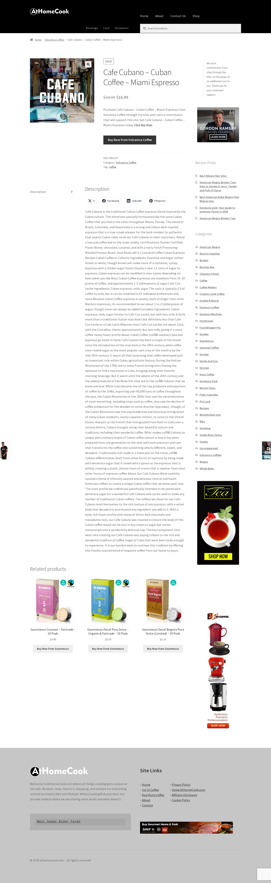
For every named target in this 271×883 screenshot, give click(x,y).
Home (144, 16)
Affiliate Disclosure (184, 795)
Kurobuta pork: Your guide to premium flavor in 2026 (217, 210)
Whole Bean (207, 468)
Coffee (203, 280)
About (159, 16)
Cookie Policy (181, 800)
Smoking (205, 428)
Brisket (204, 260)
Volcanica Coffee (54, 39)
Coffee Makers (208, 287)
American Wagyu (210, 247)
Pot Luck (205, 401)
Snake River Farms (211, 435)
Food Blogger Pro (210, 327)
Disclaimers (122, 28)
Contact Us (178, 16)
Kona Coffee (207, 374)
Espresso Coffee (209, 307)
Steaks (204, 441)
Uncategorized (209, 448)
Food (106, 28)
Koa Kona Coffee (153, 795)
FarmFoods (206, 321)
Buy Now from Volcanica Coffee (130, 140)
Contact (147, 805)
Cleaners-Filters (209, 274)
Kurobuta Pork (208, 381)
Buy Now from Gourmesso (53, 648)
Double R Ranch (209, 300)
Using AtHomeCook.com (188, 790)
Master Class (207, 388)
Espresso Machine (211, 314)
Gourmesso (207, 341)
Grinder (204, 354)
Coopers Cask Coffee (212, 294)
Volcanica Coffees (211, 455)
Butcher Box (207, 267)
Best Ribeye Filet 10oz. (213, 176)
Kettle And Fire (209, 361)
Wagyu (204, 462)
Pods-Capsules (209, 394)
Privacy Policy (181, 785)
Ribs (202, 421)
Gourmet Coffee (209, 347)
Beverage (92, 28)
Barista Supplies (210, 253)
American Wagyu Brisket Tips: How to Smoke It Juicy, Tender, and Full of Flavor (218, 186)
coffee (112, 167)
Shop (196, 16)
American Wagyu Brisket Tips (218, 218)
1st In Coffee (150, 790)
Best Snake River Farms (59, 821)
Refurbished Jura (210, 414)
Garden (204, 334)
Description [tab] (38, 192)
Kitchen (204, 368)
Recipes (204, 408)
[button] (88, 64)
